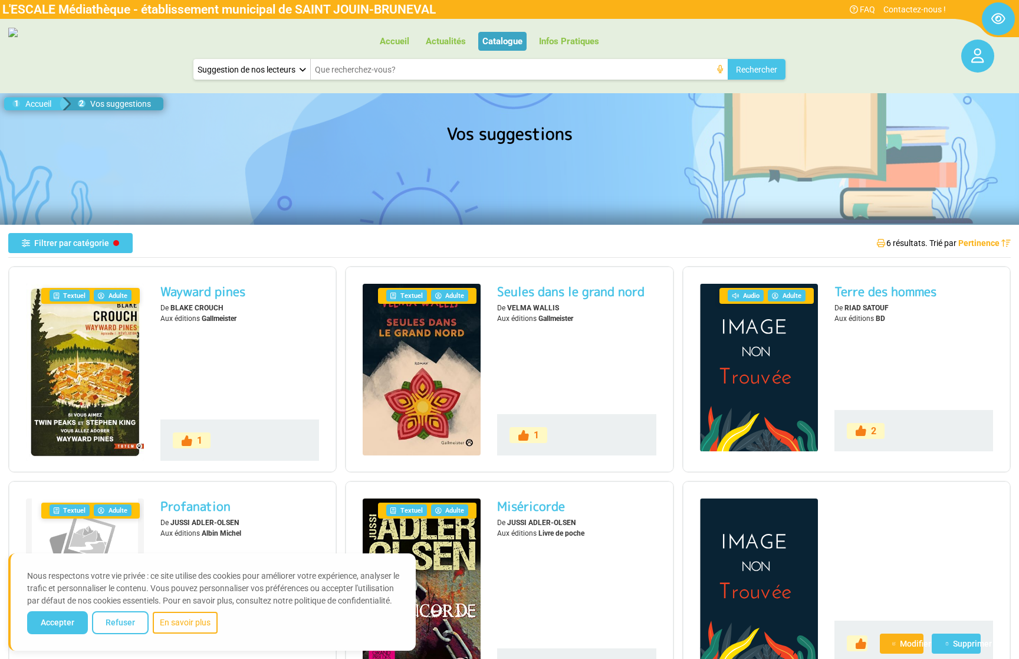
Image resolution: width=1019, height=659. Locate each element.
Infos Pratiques (569, 41)
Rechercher (756, 69)
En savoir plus (185, 622)
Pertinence (979, 243)
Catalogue (502, 41)
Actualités (446, 41)
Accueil (394, 41)
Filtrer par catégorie (71, 243)
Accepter (57, 622)
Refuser (120, 622)
